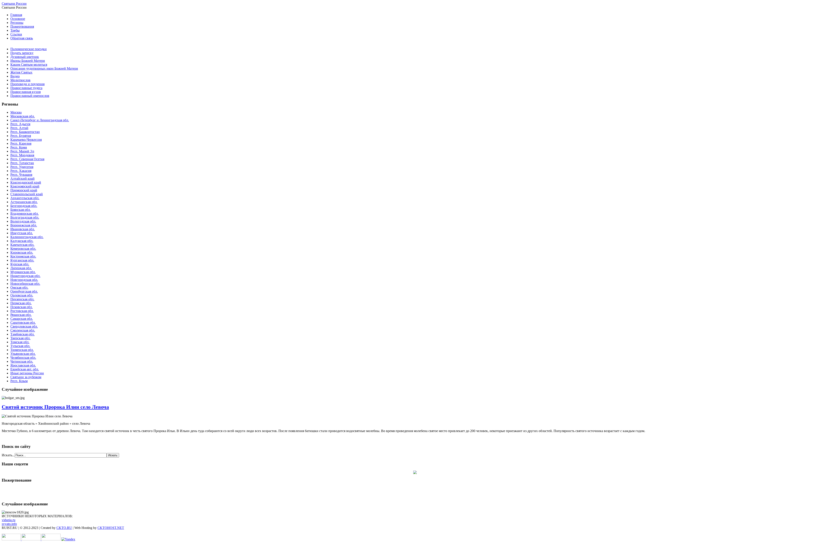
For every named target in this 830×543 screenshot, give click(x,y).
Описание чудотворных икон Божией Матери (44, 68)
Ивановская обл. (22, 229)
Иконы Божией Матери (27, 60)
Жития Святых (21, 72)
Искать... (8, 455)
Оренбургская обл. (24, 291)
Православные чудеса (26, 88)
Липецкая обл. (21, 268)
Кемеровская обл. (23, 248)
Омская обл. (19, 287)
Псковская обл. (21, 307)
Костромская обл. (23, 256)
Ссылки (16, 34)
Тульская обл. (20, 346)
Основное (17, 19)
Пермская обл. (21, 303)
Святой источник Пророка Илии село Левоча (55, 407)
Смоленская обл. (22, 330)
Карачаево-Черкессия (26, 139)
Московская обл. (22, 116)
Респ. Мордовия (22, 155)
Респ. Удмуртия (21, 167)
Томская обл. (19, 342)
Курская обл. (19, 264)
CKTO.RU (64, 528)
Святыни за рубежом (25, 377)
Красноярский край (24, 186)
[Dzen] (415, 473)
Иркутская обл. (21, 233)
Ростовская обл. (22, 311)
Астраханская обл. (24, 202)
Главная (16, 15)
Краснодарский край (25, 182)
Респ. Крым (19, 381)
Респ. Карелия (20, 143)
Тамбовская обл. (22, 334)
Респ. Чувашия (21, 174)
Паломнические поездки (28, 49)
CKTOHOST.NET (110, 528)
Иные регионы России (27, 373)
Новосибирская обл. (25, 283)
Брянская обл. (20, 209)
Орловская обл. (21, 295)
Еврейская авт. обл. (24, 369)
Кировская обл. (21, 252)
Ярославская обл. (23, 365)
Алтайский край (22, 178)
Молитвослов (20, 80)
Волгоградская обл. (24, 217)
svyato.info (9, 524)
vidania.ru (8, 520)
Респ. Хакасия (20, 171)
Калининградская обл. (26, 237)
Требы (15, 30)
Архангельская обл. (24, 198)
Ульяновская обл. (23, 354)
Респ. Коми (18, 147)
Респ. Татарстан (22, 163)
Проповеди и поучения (27, 84)
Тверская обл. (20, 338)
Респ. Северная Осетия (27, 159)
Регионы (16, 22)
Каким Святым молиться (28, 64)
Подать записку (22, 53)
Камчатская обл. (22, 245)
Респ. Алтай (19, 128)
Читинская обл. (21, 361)
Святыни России (14, 3)
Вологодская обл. (23, 221)
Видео (15, 76)
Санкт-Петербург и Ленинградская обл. (39, 120)
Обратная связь (21, 38)
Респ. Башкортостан (25, 132)
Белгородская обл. (23, 206)
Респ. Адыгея (20, 124)
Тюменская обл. (22, 350)
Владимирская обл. (24, 213)
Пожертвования (22, 26)
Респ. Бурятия (20, 136)
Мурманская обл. (23, 272)
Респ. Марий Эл (22, 151)
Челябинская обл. (23, 357)
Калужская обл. (21, 241)
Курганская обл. (22, 260)
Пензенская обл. (22, 299)
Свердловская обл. (24, 326)
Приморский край (23, 190)
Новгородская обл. (24, 280)
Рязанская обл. (21, 315)
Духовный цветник (24, 57)
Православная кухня (25, 92)
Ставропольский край (26, 194)
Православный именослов (29, 96)
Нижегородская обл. (25, 276)
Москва (16, 112)
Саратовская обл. (23, 322)
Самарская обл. (21, 318)
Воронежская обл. (23, 225)
